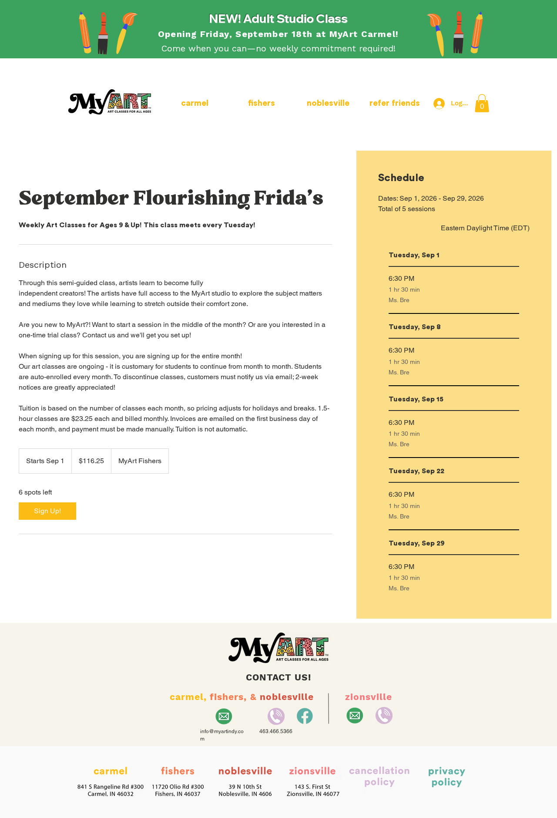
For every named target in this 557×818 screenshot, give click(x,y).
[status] (485, 228)
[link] (47, 511)
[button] (482, 103)
